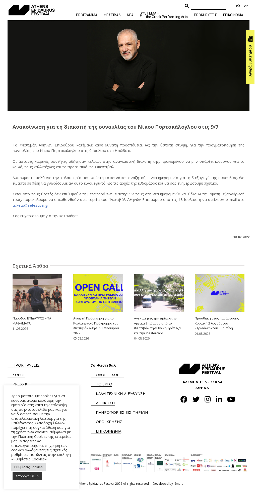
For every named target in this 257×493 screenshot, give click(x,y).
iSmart (178, 483)
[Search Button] (186, 6)
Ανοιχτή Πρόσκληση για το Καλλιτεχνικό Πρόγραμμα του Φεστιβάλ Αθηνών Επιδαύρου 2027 (96, 325)
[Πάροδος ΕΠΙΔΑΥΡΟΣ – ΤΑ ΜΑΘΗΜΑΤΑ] (37, 292)
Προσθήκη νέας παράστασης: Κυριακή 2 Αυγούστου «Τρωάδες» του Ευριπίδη (217, 323)
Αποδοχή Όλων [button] (27, 476)
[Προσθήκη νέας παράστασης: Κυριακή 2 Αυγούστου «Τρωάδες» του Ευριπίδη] (219, 292)
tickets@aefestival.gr (31, 205)
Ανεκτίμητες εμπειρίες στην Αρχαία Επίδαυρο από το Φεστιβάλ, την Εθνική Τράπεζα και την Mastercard (157, 325)
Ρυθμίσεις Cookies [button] (28, 467)
